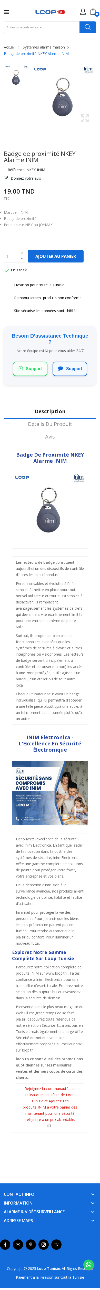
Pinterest (31, 1244)
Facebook (5, 1244)
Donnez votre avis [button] (25, 178)
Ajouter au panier (55, 256)
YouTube (18, 1244)
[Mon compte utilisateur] (83, 11)
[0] (93, 11)
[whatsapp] (88, 1265)
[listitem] (16, 79)
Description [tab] (50, 411)
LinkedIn (56, 1244)
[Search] (87, 27)
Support (33, 369)
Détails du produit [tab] (50, 424)
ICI (49, 1125)
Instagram (43, 1244)
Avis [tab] (50, 437)
